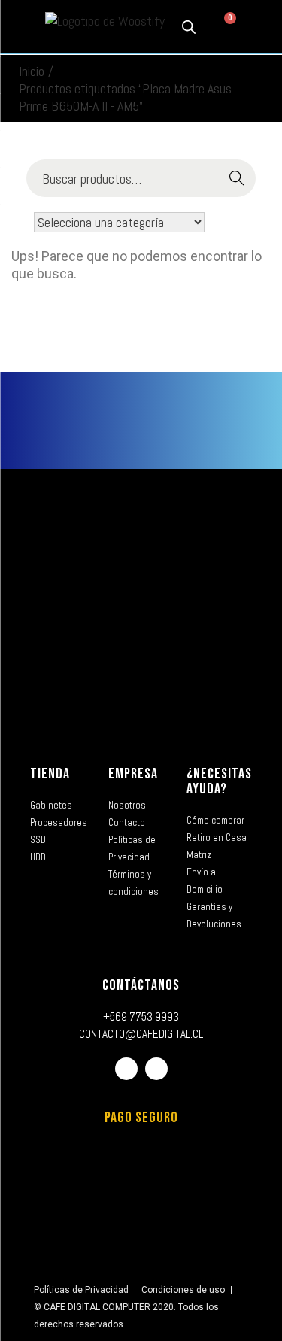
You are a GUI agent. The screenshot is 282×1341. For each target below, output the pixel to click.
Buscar (237, 178)
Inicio (31, 71)
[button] (21, 26)
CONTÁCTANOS (141, 985)
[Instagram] (156, 1068)
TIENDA (50, 774)
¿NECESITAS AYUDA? (219, 781)
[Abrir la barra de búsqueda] (188, 26)
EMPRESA (133, 774)
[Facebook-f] (126, 1068)
